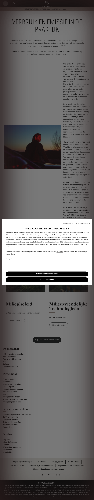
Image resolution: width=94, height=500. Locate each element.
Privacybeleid (9, 259)
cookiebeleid (60, 251)
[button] (76, 223)
